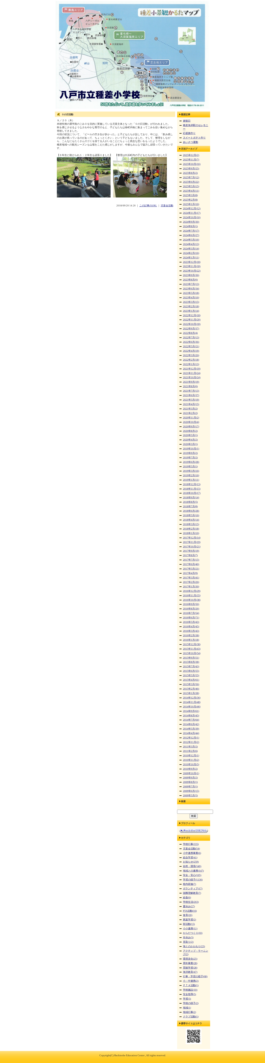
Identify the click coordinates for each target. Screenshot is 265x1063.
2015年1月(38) (191, 693)
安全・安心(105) (192, 875)
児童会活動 (167, 205)
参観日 (187, 120)
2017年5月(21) (191, 568)
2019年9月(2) (190, 453)
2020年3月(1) (190, 444)
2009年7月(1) (190, 786)
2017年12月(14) (191, 537)
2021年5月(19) (191, 399)
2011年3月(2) (190, 746)
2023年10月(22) (191, 270)
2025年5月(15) (191, 186)
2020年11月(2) (191, 417)
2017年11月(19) (191, 542)
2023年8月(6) (190, 279)
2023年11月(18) (191, 266)
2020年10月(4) (191, 422)
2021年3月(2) (190, 408)
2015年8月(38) (191, 662)
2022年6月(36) (191, 342)
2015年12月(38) (191, 644)
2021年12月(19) (191, 368)
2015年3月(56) (191, 684)
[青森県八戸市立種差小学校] (132, 108)
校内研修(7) (189, 884)
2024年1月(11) (191, 257)
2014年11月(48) (191, 702)
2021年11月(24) (191, 373)
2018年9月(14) (191, 497)
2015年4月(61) (191, 680)
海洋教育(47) (190, 972)
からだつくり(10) (192, 933)
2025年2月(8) (190, 199)
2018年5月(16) (191, 515)
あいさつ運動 (190, 142)
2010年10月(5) (191, 764)
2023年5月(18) (191, 293)
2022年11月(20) (191, 319)
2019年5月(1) (190, 466)
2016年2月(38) (191, 635)
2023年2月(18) (191, 306)
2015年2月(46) (191, 688)
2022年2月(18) (191, 359)
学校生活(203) (191, 902)
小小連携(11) (190, 928)
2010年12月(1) (191, 755)
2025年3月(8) (190, 195)
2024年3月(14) (191, 248)
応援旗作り (189, 133)
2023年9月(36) (191, 275)
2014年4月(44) (191, 733)
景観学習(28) (190, 967)
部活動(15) (189, 924)
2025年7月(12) (191, 177)
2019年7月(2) (190, 457)
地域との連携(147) (193, 870)
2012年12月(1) (191, 737)
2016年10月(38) (191, 600)
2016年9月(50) (191, 604)
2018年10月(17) (191, 493)
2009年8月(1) (190, 782)
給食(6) (187, 897)
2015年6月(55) (191, 671)
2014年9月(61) (191, 711)
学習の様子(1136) (193, 879)
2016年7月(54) (191, 613)
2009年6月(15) (191, 791)
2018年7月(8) (190, 506)
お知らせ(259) (191, 861)
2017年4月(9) (190, 573)
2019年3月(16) (191, 471)
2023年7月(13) (191, 284)
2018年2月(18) (191, 528)
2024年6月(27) (191, 235)
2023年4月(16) (191, 297)
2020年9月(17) (191, 426)
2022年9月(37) (191, 328)
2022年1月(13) (191, 364)
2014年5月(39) (191, 728)
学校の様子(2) (190, 1003)
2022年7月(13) (191, 337)
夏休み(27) (189, 906)
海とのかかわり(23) (194, 946)
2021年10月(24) (191, 377)
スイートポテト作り (194, 137)
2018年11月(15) (191, 488)
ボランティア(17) (192, 888)
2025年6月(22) (191, 182)
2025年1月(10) (191, 204)
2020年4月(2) (190, 439)
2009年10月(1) (191, 773)
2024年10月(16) (191, 217)
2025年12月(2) (191, 155)
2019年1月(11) (191, 480)
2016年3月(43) (191, 631)
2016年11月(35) (191, 595)
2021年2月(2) (190, 413)
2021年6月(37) (191, 395)
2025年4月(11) (191, 191)
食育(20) (187, 915)
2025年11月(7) (191, 159)
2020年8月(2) (190, 431)
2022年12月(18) (191, 315)
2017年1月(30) (191, 586)
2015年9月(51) (191, 657)
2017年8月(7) (190, 555)
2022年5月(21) (191, 346)
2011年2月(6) (190, 751)
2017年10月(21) (191, 546)
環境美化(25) (190, 958)
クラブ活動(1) (190, 1016)
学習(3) (187, 998)
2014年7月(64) (191, 719)
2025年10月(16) (191, 164)
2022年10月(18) (191, 324)
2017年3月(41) (191, 577)
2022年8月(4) (190, 333)
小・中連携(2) (190, 981)
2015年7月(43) (191, 666)
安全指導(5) (189, 994)
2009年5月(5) (190, 795)
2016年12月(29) (191, 591)
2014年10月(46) (191, 706)
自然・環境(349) (192, 866)
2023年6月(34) (191, 288)
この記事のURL (148, 205)
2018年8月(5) (190, 502)
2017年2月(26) (191, 582)
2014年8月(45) (191, 715)
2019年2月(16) (191, 475)
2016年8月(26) (191, 608)
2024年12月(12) (191, 208)
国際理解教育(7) (192, 893)
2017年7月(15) (191, 559)
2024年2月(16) (191, 253)
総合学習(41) (190, 857)
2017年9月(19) (191, 551)
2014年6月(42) (191, 724)
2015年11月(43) (191, 648)
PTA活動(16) (190, 911)
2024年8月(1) (190, 226)
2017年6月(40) (191, 564)
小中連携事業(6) (192, 853)
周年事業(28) (190, 963)
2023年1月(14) (191, 311)
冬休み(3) (188, 937)
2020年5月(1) (190, 435)
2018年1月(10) (191, 533)
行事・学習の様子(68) (195, 976)
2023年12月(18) (191, 262)
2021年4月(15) (191, 404)
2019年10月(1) (191, 448)
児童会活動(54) (191, 848)
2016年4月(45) (191, 626)
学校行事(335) (191, 844)
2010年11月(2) (191, 760)
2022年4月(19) (191, 351)
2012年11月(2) (191, 742)
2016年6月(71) (191, 617)
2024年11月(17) (191, 213)
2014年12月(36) (191, 697)
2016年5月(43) (191, 622)
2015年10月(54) (191, 653)
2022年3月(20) (191, 355)
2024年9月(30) (191, 222)
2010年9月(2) (190, 769)
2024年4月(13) (191, 244)
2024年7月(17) (191, 230)
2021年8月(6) (190, 386)
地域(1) (187, 1007)
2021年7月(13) (191, 391)
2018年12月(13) (191, 484)
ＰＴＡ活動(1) (190, 985)
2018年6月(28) (191, 511)
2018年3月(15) (191, 524)
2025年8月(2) (190, 173)
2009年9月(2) (190, 777)
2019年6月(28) (191, 462)
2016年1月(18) (191, 640)
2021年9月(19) (191, 382)
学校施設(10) (190, 990)
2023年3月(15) (191, 302)
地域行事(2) (189, 1012)
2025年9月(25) (191, 168)
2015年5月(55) (191, 675)
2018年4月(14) (191, 520)
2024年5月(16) (191, 239)
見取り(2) (188, 942)
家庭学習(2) (189, 919)
